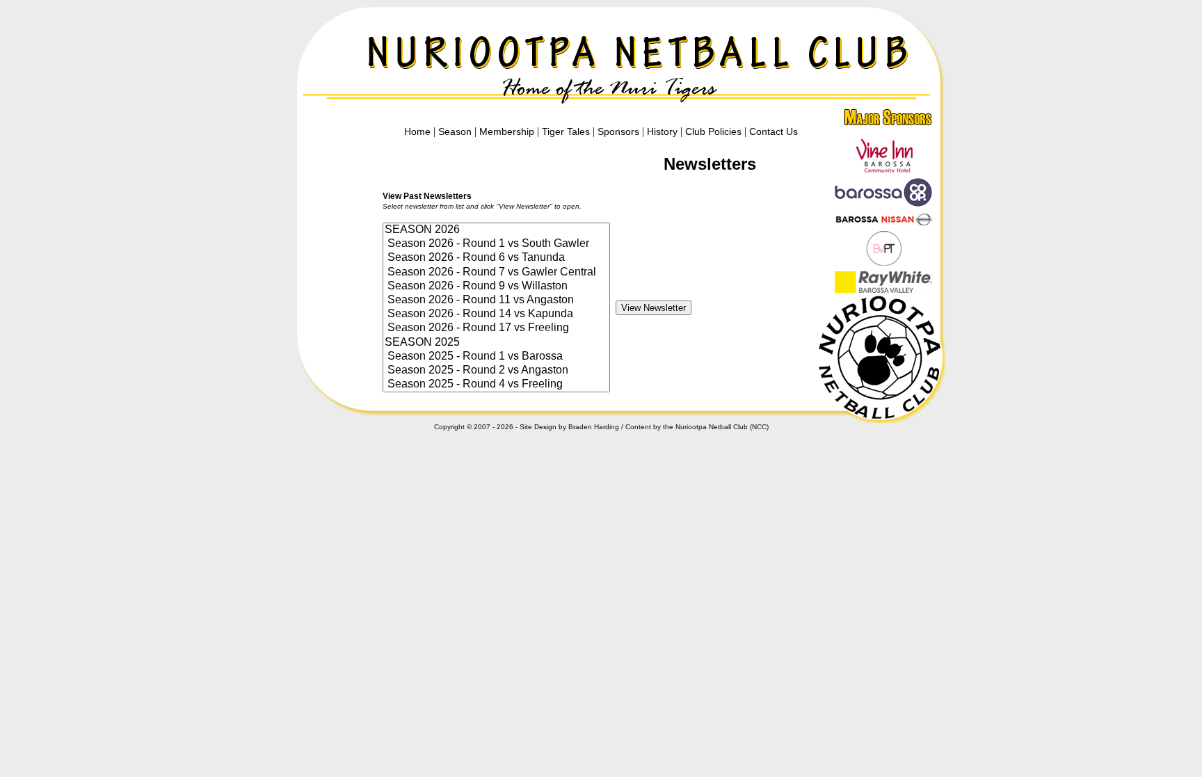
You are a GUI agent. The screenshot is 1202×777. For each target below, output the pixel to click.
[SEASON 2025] (496, 343)
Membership (506, 131)
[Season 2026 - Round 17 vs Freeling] (496, 328)
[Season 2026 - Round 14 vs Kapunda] (496, 314)
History (662, 131)
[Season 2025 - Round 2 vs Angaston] (496, 371)
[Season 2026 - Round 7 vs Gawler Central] (496, 273)
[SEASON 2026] (496, 230)
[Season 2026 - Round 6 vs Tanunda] (496, 258)
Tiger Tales (566, 131)
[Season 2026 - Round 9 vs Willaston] (496, 287)
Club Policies (713, 131)
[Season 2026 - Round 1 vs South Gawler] (496, 244)
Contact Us (773, 131)
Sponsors (618, 131)
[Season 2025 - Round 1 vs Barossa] (496, 357)
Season (455, 131)
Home (417, 131)
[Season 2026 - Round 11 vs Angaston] (496, 300)
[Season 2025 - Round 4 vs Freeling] (496, 385)
